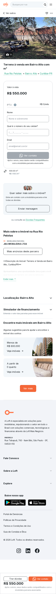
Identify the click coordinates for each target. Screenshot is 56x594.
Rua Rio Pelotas (13, 73)
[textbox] (29, 4)
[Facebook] (37, 551)
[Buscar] (45, 4)
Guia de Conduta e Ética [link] (14, 532)
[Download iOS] (37, 502)
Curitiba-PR (46, 73)
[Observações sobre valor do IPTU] (15, 105)
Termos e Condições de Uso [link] (17, 526)
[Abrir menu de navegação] (51, 4)
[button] (28, 38)
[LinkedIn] (28, 551)
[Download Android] (15, 502)
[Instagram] (19, 551)
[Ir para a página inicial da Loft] (6, 4)
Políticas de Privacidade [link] (14, 520)
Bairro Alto (31, 73)
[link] (22, 251)
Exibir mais (8, 279)
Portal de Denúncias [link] (13, 514)
